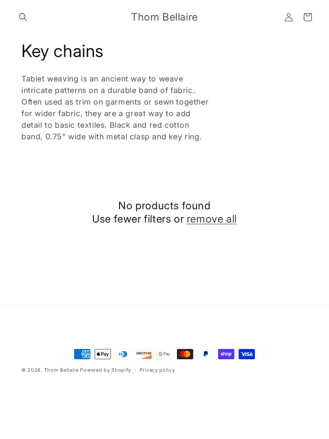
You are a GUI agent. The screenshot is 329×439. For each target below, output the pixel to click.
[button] (23, 17)
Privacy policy (157, 370)
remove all (212, 219)
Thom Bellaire (61, 370)
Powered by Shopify (105, 370)
